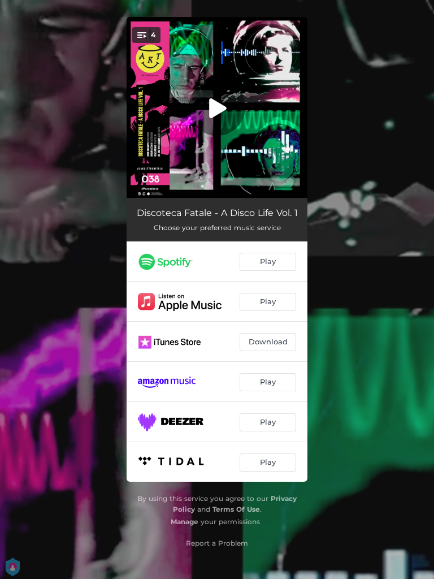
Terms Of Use (236, 509)
